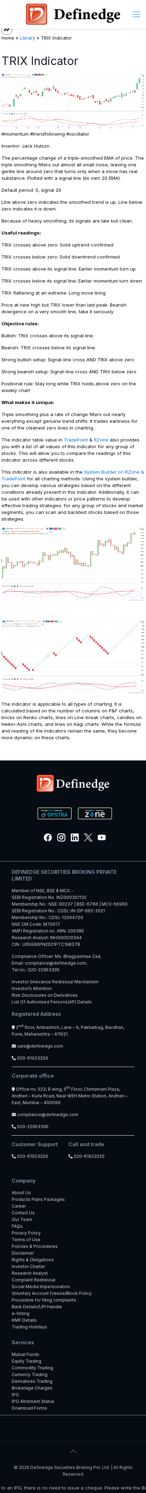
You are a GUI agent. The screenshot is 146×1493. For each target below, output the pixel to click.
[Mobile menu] (136, 14)
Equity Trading (26, 1361)
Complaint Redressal (33, 1279)
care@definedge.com (40, 1046)
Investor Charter (28, 1266)
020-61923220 (89, 1156)
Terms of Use (26, 1239)
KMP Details (24, 1320)
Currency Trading (29, 1374)
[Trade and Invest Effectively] (73, 14)
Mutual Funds (25, 1354)
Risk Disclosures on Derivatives (45, 995)
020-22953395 (44, 969)
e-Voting (20, 1313)
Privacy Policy (26, 1233)
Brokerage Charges (32, 1388)
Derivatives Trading (32, 1381)
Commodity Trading (32, 1367)
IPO (15, 1394)
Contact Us (23, 1212)
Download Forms (29, 1408)
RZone (101, 440)
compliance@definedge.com (55, 963)
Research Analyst (30, 1273)
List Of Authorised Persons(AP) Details (52, 1002)
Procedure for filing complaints (44, 1300)
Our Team (22, 1219)
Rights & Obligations (33, 1259)
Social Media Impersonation (41, 1286)
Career (19, 1206)
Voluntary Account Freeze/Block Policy (52, 1293)
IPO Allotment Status (33, 1401)
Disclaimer (23, 1253)
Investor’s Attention (32, 988)
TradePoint (76, 440)
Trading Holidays (29, 1326)
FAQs (17, 1226)
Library (27, 38)
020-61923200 (32, 1058)
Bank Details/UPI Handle (37, 1306)
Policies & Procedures (35, 1246)
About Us (21, 1192)
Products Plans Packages (38, 1199)
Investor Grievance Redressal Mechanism (55, 981)
